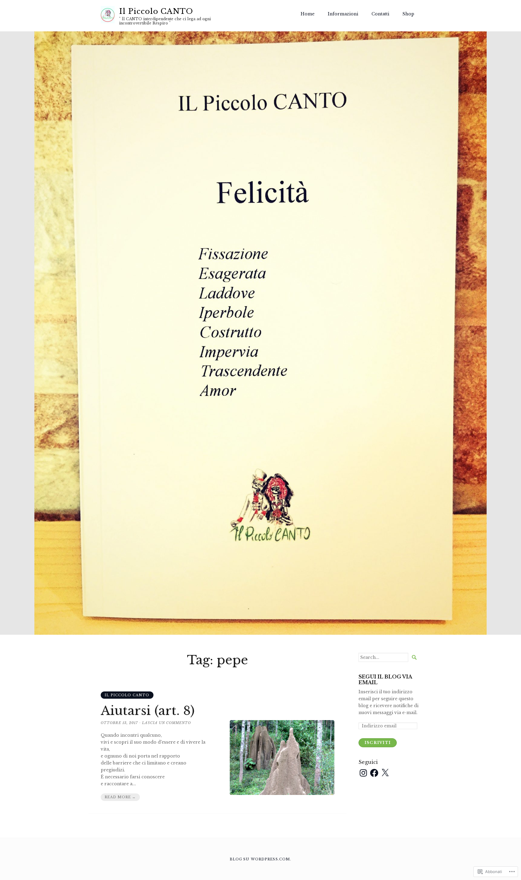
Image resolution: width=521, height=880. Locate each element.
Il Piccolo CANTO (156, 11)
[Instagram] (363, 773)
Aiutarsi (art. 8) (148, 710)
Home (307, 14)
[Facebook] (374, 773)
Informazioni (343, 14)
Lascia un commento (166, 723)
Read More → (120, 797)
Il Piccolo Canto (127, 695)
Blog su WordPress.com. (261, 859)
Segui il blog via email (385, 679)
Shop (408, 14)
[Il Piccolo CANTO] (260, 333)
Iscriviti (378, 742)
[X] (385, 773)
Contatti (380, 14)
